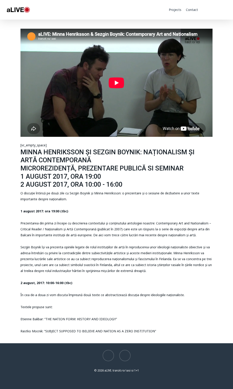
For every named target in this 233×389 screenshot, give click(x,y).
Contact (192, 10)
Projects (175, 10)
